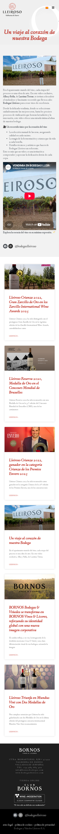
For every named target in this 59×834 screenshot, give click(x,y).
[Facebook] (5, 246)
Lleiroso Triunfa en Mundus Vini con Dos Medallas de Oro (29, 702)
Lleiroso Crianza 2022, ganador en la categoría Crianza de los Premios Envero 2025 (25, 467)
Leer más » (13, 336)
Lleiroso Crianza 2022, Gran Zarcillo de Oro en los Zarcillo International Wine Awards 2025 (29, 304)
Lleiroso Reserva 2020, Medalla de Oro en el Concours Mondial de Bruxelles (25, 385)
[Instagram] (10, 246)
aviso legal (8, 824)
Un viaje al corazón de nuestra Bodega (25, 540)
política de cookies (23, 824)
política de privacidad (44, 824)
